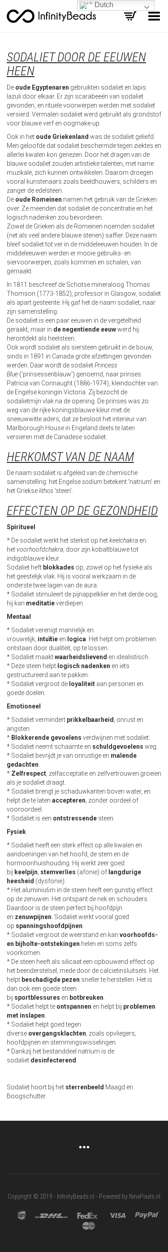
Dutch (103, 5)
